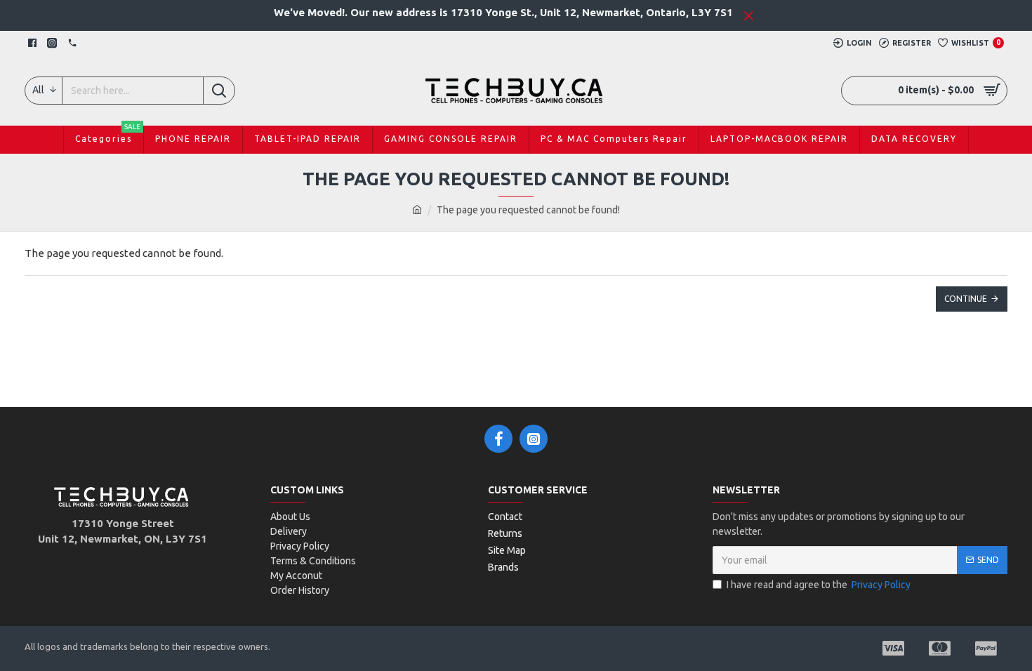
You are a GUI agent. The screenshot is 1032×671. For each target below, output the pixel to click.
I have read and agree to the (819, 584)
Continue (965, 298)
